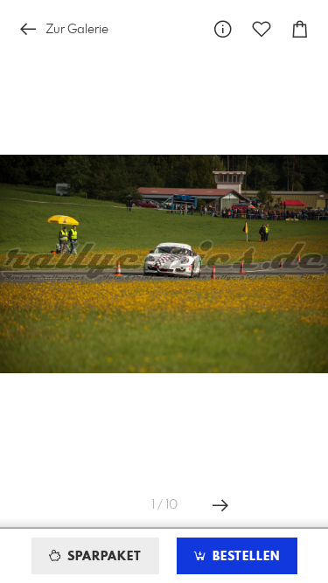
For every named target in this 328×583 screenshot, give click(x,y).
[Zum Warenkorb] (300, 29)
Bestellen (244, 557)
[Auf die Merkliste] (261, 29)
